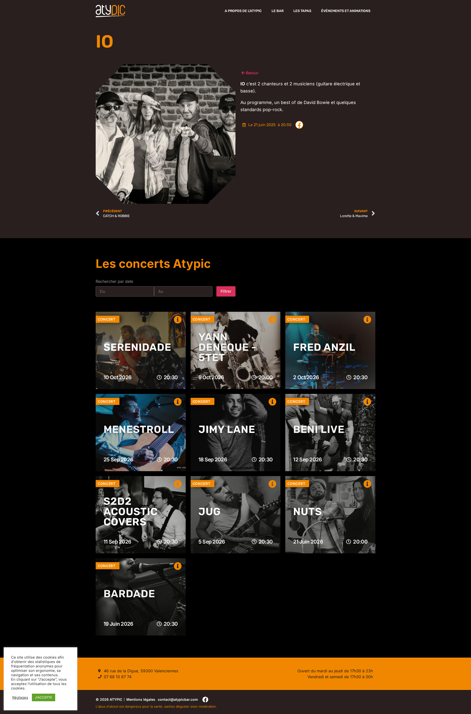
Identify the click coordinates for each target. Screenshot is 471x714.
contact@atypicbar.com (178, 699)
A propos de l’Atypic (243, 11)
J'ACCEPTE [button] (43, 697)
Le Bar (278, 11)
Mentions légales (140, 699)
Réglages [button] (20, 697)
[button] (299, 125)
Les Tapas (302, 11)
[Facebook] (205, 699)
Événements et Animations (345, 11)
